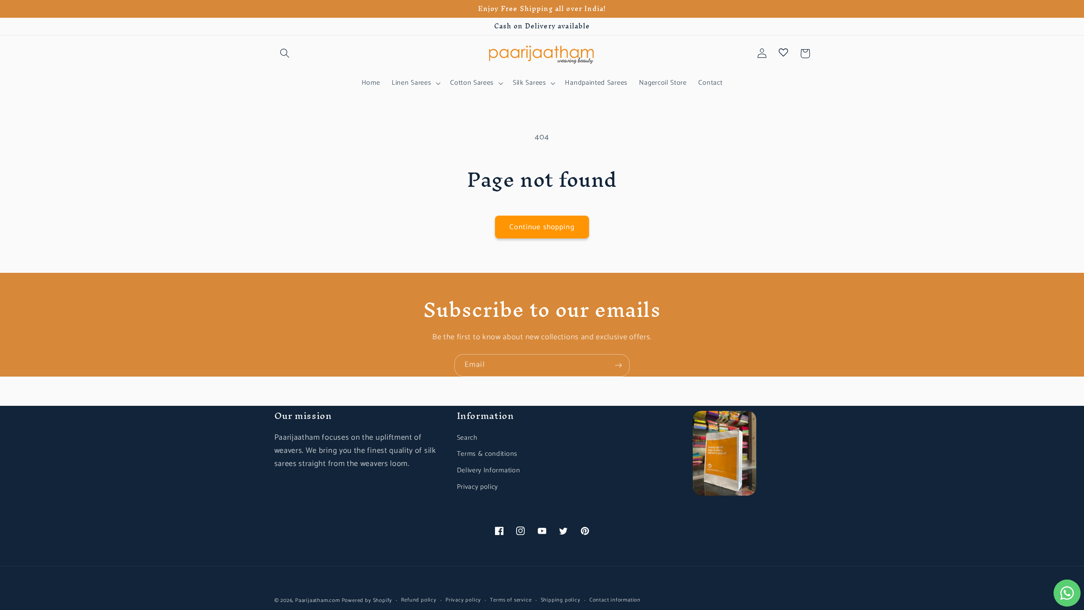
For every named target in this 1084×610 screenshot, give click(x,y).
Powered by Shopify (367, 600)
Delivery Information (488, 470)
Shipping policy (561, 600)
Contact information (615, 600)
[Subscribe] (618, 365)
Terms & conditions (487, 454)
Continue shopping (542, 227)
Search (467, 438)
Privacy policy (477, 487)
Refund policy (418, 600)
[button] (285, 53)
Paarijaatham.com (317, 600)
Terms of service (510, 600)
